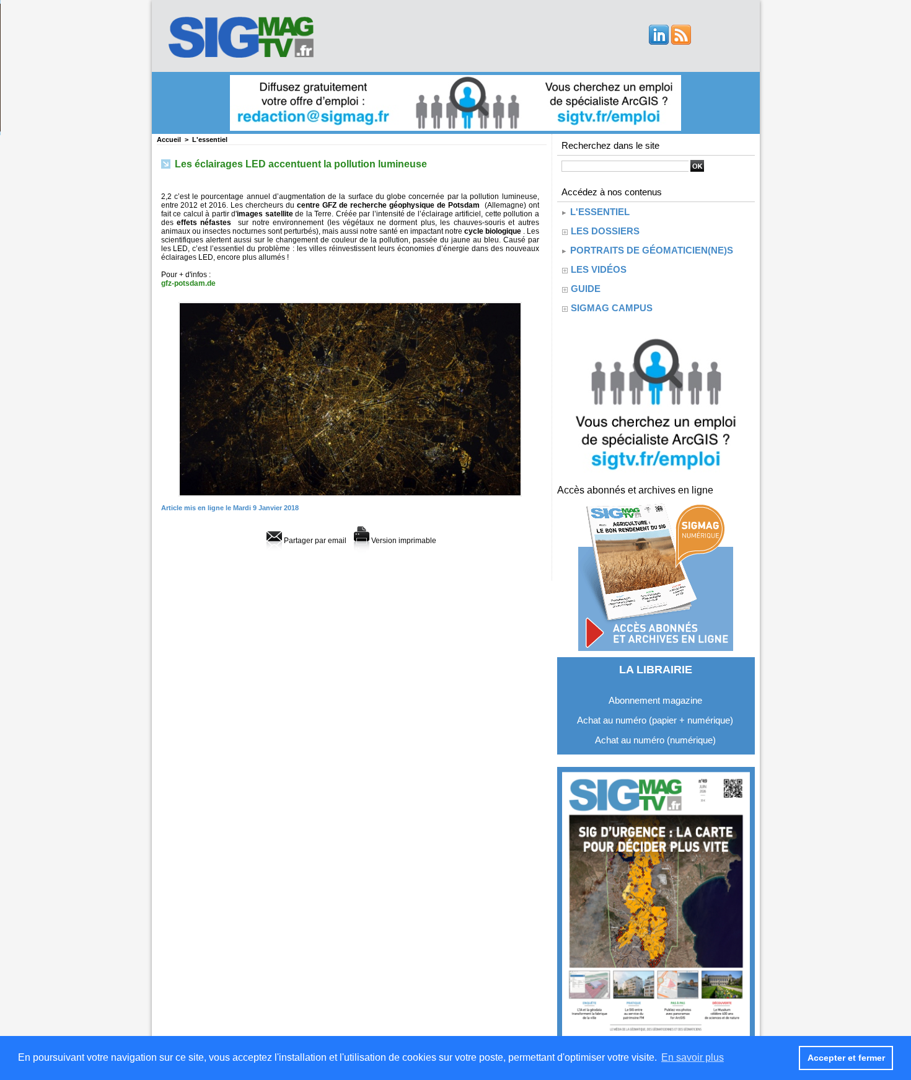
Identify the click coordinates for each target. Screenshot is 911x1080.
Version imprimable (402, 540)
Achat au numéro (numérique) (655, 740)
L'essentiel (209, 139)
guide (586, 288)
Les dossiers (605, 231)
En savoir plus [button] (692, 1057)
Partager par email (314, 540)
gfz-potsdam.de (188, 283)
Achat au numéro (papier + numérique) (655, 720)
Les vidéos (599, 269)
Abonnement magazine (655, 700)
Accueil (169, 139)
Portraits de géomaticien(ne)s (650, 250)
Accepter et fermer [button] (846, 1058)
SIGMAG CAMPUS (612, 308)
